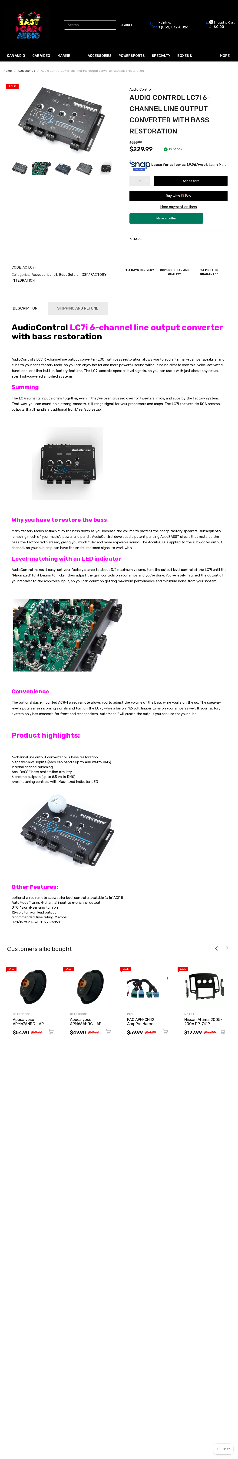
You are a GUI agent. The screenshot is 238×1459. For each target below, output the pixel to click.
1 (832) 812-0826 (173, 27)
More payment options (178, 207)
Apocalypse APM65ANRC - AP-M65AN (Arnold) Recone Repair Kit (86, 1026)
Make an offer (166, 220)
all (55, 275)
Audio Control (140, 89)
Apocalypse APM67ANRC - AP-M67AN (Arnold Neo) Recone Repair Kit (31, 1026)
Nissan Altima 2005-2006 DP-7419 (203, 1021)
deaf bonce (21, 1014)
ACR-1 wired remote (74, 702)
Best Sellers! (68, 275)
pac (129, 1014)
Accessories (41, 275)
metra (189, 1014)
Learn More (218, 165)
